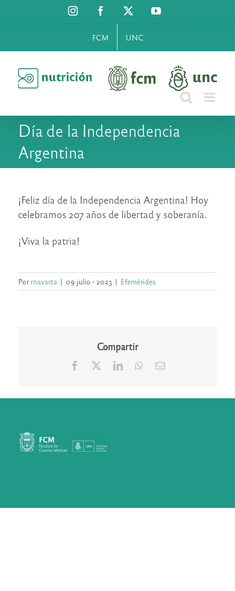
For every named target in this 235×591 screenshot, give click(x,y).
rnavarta (44, 281)
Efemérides (138, 281)
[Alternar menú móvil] (210, 97)
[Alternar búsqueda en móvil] (186, 97)
